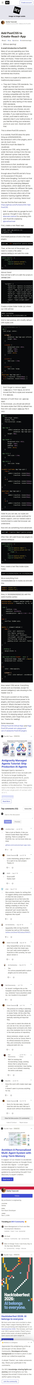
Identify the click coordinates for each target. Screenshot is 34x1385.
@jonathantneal (9, 221)
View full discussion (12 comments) (17, 1118)
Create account (26, 2)
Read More (6, 801)
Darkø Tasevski (11, 22)
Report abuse (24, 1122)
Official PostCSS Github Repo (12, 726)
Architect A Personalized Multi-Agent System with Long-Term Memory (16, 1153)
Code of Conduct (12, 1122)
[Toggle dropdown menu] (31, 736)
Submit (7, 822)
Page (29, 726)
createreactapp (25, 40)
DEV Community (17, 1222)
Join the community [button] (10, 1381)
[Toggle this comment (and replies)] (2, 832)
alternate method (9, 216)
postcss (15, 40)
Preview (17, 822)
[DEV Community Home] (7, 2)
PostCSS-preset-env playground (13, 728)
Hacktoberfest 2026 (8, 1329)
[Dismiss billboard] (31, 1342)
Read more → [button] (7, 1179)
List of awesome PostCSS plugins (14, 731)
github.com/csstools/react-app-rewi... (18, 845)
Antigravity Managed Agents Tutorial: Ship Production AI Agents (14, 763)
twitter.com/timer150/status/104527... (18, 932)
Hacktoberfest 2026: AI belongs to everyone (13, 1317)
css (9, 40)
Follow (17, 1196)
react (4, 40)
